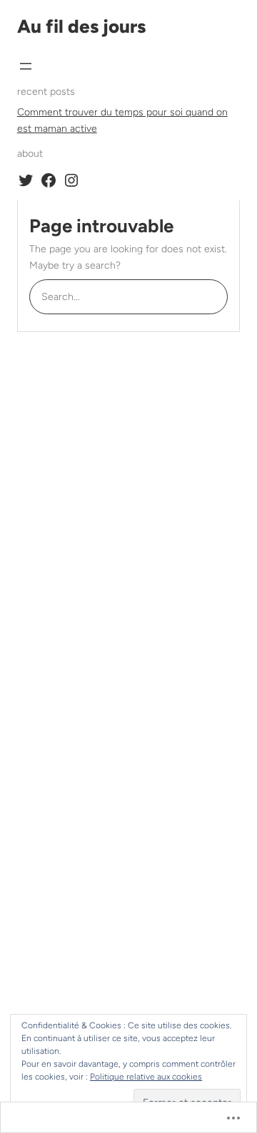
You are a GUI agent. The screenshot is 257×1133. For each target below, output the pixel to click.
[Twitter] (25, 180)
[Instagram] (71, 180)
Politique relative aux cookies (146, 1077)
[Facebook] (48, 180)
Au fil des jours (81, 26)
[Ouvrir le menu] (25, 66)
